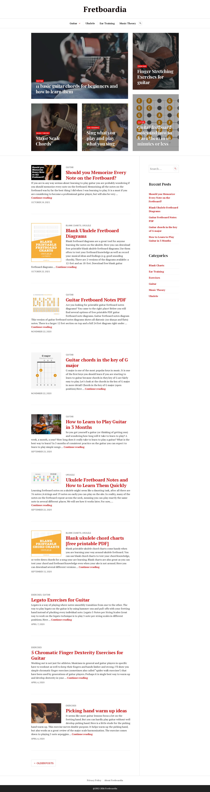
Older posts (45, 763)
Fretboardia (105, 9)
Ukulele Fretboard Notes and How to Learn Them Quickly (97, 482)
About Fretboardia (113, 780)
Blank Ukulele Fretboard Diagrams (92, 233)
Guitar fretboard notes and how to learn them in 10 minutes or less (154, 135)
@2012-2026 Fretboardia (105, 788)
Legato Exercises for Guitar (60, 600)
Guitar (73, 23)
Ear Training (107, 23)
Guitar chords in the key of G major (97, 362)
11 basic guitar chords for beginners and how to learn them (77, 89)
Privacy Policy (94, 780)
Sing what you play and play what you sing (101, 138)
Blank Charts (73, 225)
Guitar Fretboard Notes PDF (96, 300)
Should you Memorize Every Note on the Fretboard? (96, 175)
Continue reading (41, 197)
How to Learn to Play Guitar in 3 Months (96, 424)
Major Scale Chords (48, 141)
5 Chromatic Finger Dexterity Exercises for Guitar (77, 655)
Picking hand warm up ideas (96, 711)
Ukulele (90, 23)
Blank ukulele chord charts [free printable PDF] (95, 541)
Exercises (142, 66)
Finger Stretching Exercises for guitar (155, 76)
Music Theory (127, 23)
